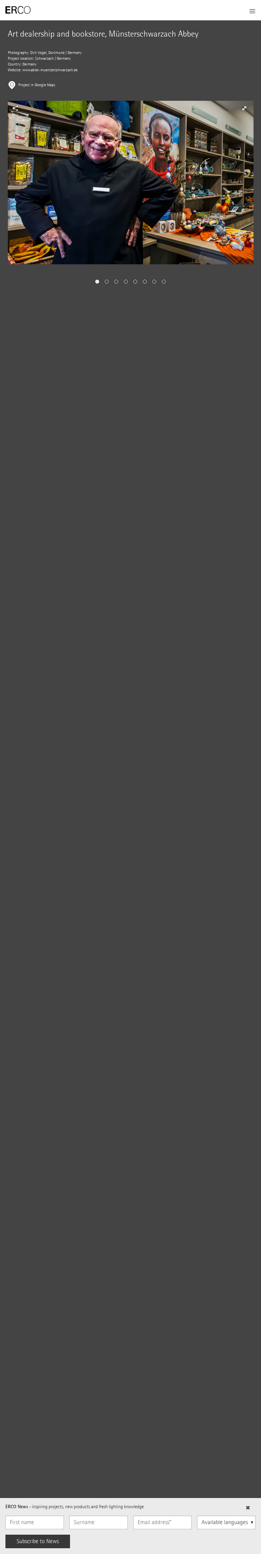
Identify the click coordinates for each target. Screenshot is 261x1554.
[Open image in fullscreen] (244, 108)
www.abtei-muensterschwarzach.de (49, 70)
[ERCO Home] (18, 10)
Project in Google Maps (36, 85)
